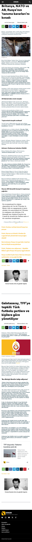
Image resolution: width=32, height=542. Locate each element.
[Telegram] (13, 26)
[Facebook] (10, 26)
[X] (6, 26)
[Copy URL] (21, 26)
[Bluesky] (2, 517)
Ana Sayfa (4, 265)
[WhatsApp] (3, 26)
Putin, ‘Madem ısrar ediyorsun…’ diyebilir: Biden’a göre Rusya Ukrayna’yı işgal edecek (16, 249)
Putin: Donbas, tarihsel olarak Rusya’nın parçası (15, 228)
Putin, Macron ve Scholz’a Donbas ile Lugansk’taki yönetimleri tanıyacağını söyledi (14, 235)
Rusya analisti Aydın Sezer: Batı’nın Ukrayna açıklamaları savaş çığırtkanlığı (16, 256)
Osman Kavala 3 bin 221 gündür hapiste (16, 284)
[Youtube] (9, 517)
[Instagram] (5, 517)
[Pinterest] (24, 26)
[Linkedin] (17, 26)
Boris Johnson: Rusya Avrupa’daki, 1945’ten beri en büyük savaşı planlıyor (16, 243)
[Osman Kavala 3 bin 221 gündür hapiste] (16, 276)
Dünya (8, 265)
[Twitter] (12, 517)
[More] (28, 26)
